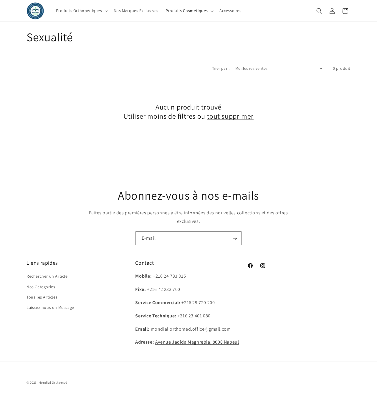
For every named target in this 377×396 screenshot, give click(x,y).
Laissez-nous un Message (50, 307)
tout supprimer (230, 116)
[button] (81, 10)
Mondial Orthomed (53, 382)
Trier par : (220, 68)
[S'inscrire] (234, 238)
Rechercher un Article (47, 276)
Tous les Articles (42, 297)
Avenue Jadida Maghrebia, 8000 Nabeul (197, 342)
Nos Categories (41, 286)
